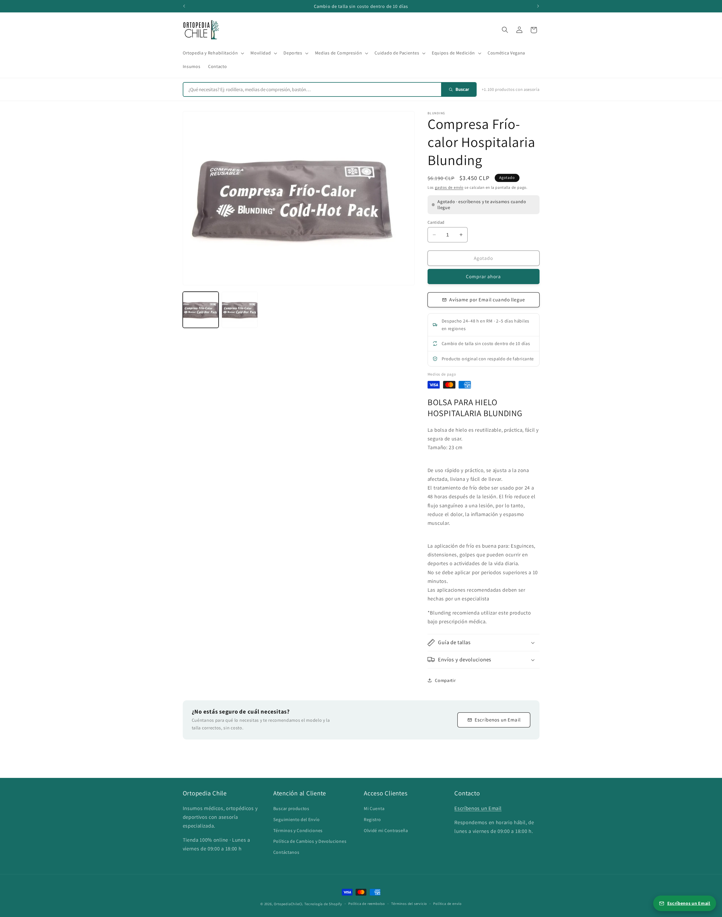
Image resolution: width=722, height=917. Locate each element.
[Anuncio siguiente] (538, 6)
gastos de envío (449, 187)
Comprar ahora (483, 276)
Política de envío (447, 903)
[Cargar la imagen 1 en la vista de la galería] (201, 310)
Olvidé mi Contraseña (386, 830)
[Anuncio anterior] (184, 6)
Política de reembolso (366, 903)
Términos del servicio (409, 903)
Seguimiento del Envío (296, 819)
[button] (213, 53)
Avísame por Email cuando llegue (487, 299)
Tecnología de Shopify (323, 903)
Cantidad (436, 222)
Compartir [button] (445, 680)
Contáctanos (286, 852)
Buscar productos (291, 808)
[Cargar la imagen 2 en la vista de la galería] (239, 310)
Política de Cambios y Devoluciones (309, 841)
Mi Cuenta (374, 808)
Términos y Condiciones (298, 830)
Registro (372, 819)
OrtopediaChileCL (288, 903)
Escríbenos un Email (498, 719)
